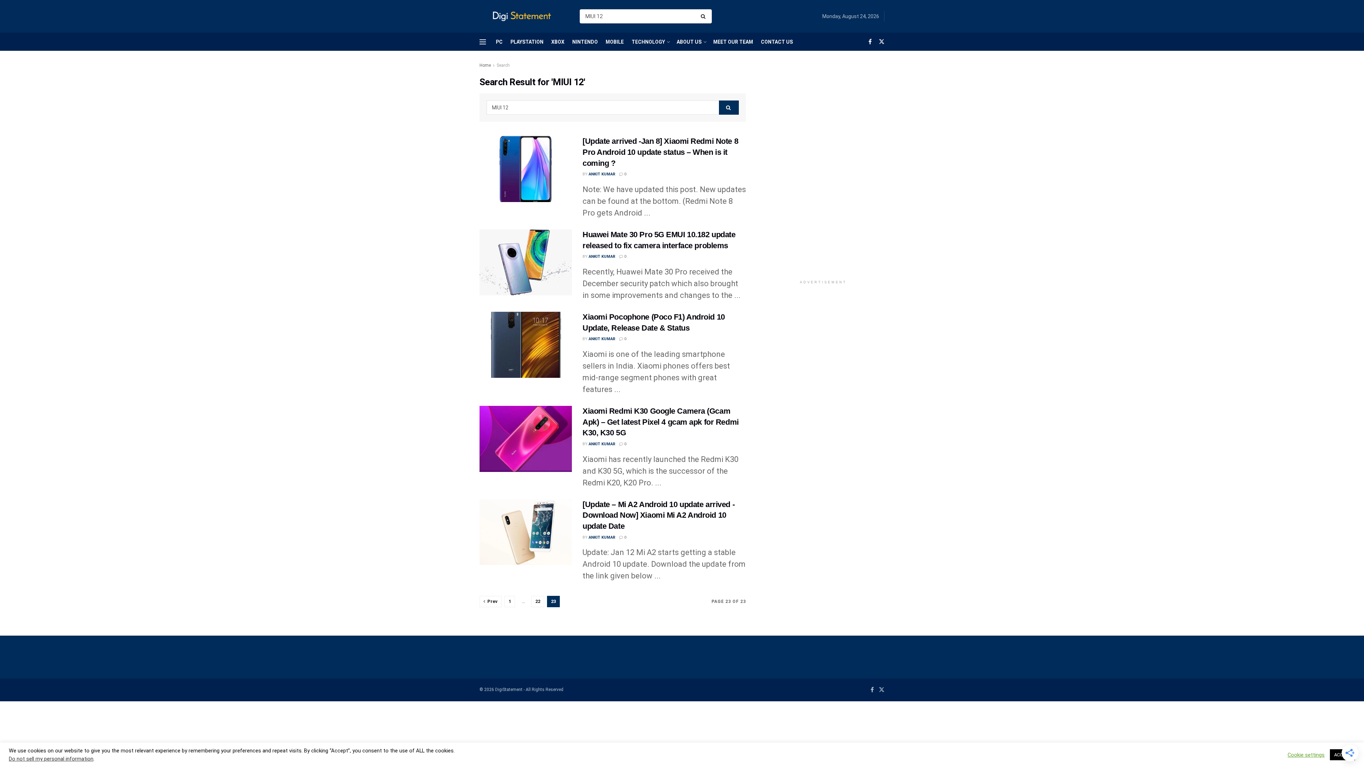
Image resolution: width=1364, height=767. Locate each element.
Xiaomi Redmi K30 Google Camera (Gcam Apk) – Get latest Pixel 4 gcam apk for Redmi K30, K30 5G (661, 422)
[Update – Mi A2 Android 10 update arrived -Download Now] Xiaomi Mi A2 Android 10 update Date (659, 515)
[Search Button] (704, 16)
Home (485, 65)
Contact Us (777, 42)
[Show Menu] (483, 41)
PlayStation (526, 42)
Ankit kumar (602, 174)
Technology (648, 42)
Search (503, 65)
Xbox (557, 42)
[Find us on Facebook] (870, 42)
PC (499, 42)
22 (537, 601)
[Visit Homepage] (523, 16)
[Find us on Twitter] (881, 42)
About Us (689, 42)
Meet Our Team (733, 42)
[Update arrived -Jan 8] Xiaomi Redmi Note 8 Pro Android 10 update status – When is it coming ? (660, 152)
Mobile (615, 42)
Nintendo (585, 42)
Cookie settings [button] (1306, 755)
